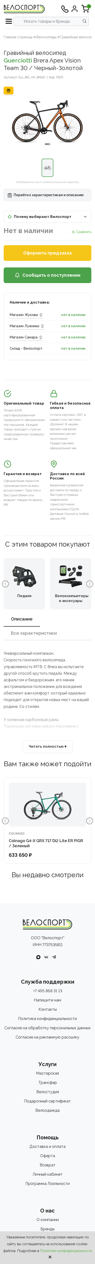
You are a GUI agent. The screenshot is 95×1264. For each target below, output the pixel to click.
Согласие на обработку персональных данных (47, 1028)
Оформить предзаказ (47, 252)
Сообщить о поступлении (51, 275)
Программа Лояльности (47, 1183)
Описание (22, 619)
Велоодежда (47, 1110)
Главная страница (18, 37)
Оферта (47, 1155)
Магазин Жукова (24, 315)
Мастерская (47, 1073)
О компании (48, 1219)
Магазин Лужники (24, 326)
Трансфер (47, 1082)
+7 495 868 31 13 (47, 991)
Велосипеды (46, 37)
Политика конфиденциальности (47, 1018)
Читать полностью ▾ (47, 746)
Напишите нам (47, 1000)
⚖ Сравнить (81, 232)
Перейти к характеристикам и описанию (48, 195)
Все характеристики (34, 633)
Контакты (47, 1009)
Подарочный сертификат (47, 1101)
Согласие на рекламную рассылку (47, 1037)
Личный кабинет (48, 1174)
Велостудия (47, 1092)
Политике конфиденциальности (66, 1251)
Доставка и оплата (47, 1146)
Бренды (47, 1229)
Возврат (48, 1165)
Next (90, 584)
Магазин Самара (24, 337)
